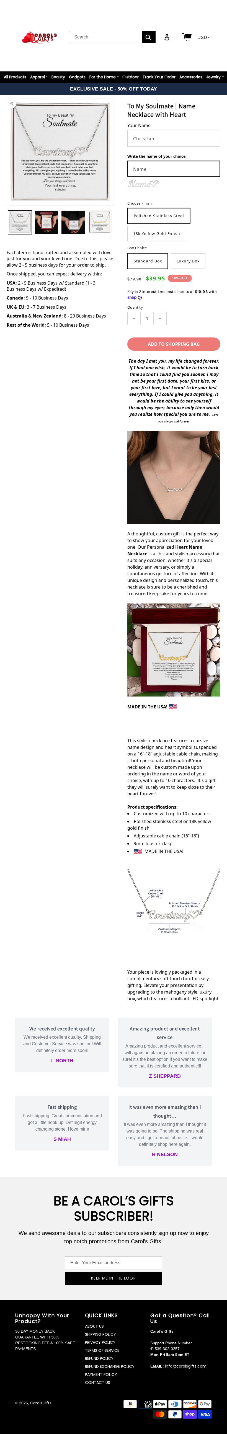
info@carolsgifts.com (186, 1366)
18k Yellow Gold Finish (156, 233)
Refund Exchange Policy (110, 1366)
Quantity (135, 307)
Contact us (97, 1382)
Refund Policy (99, 1358)
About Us (94, 1326)
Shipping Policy (100, 1334)
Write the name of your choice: (157, 156)
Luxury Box (188, 261)
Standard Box (148, 261)
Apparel (37, 77)
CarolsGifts (40, 1403)
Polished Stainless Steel (159, 215)
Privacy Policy (100, 1342)
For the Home (102, 77)
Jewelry (213, 77)
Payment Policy (101, 1374)
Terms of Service (102, 1350)
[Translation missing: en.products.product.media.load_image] (20, 222)
